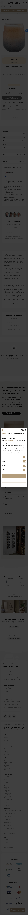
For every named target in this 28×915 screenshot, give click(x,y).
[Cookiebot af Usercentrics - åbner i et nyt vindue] (20, 430)
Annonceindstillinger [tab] (19, 433)
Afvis (14, 484)
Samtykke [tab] (4, 433)
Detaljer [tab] (10, 433)
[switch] (24, 461)
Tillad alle (14, 475)
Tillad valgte (14, 480)
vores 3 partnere (8, 440)
